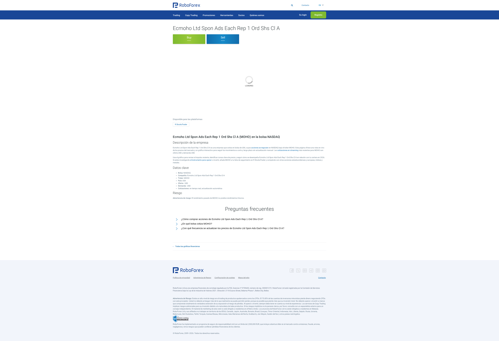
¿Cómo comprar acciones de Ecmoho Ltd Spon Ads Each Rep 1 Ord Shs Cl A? (222, 219)
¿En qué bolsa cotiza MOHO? (196, 223)
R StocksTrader (181, 124)
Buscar (251, 5)
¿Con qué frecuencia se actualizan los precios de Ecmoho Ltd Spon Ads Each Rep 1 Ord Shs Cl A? (232, 228)
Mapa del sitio (243, 278)
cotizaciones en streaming (287, 150)
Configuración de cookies (225, 278)
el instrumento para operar (201, 160)
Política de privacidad (181, 278)
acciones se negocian (259, 148)
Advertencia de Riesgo (202, 278)
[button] (186, 5)
